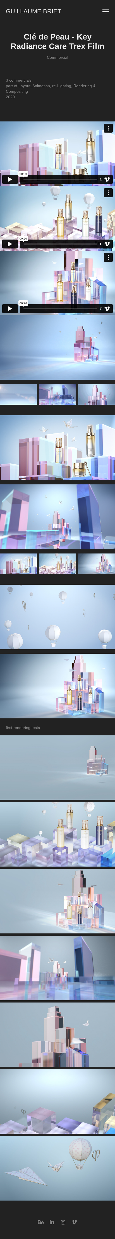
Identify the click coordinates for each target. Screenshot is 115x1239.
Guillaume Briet (33, 11)
